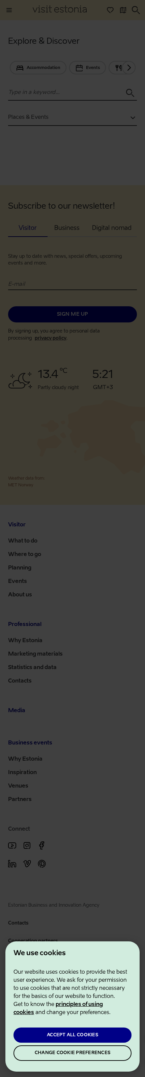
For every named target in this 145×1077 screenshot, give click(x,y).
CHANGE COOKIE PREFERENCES (72, 1053)
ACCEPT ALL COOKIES (72, 1035)
